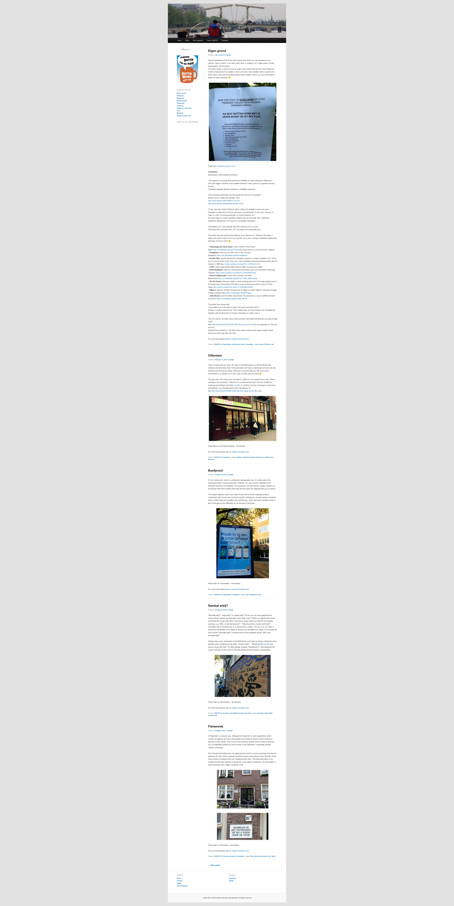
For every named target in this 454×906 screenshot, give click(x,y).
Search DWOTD (212, 40)
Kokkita (267, 457)
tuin (272, 344)
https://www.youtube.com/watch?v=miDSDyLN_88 (240, 264)
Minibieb (180, 113)
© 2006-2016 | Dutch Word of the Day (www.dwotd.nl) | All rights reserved (227, 898)
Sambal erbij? (218, 605)
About (187, 40)
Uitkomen (215, 355)
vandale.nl (238, 385)
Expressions (227, 344)
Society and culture (238, 344)
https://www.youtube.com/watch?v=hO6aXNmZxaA (236, 272)
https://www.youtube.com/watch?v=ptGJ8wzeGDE (232, 287)
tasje (215, 715)
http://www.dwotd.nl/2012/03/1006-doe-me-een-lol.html (233, 324)
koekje (270, 713)
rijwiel (273, 856)
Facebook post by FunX (226, 166)
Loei (178, 110)
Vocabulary (249, 344)
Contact (179, 881)
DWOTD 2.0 (218, 344)
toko (271, 457)
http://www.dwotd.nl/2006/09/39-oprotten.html (225, 203)
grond (262, 344)
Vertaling (180, 105)
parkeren (265, 856)
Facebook (224, 40)
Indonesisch (260, 457)
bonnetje (261, 713)
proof (259, 595)
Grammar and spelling (230, 713)
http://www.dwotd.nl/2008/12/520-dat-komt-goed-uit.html (233, 391)
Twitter (231, 881)
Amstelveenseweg (248, 457)
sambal (266, 644)
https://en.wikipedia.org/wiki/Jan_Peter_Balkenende (237, 278)
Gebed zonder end (183, 115)
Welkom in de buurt (184, 108)
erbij (265, 713)
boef (211, 480)
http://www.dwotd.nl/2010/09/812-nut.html (224, 200)
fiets (251, 856)
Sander (228, 55)
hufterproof (253, 595)
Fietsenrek (215, 726)
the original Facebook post (239, 339)
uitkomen (211, 459)
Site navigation (198, 40)
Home (179, 40)
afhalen (239, 457)
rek (269, 856)
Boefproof (215, 470)
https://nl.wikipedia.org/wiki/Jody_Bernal (231, 298)
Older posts (214, 865)
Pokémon (267, 344)
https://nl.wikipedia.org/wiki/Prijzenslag (227, 249)
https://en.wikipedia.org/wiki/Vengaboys (232, 255)
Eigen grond (217, 50)
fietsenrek (257, 856)
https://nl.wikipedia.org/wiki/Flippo (238, 292)
